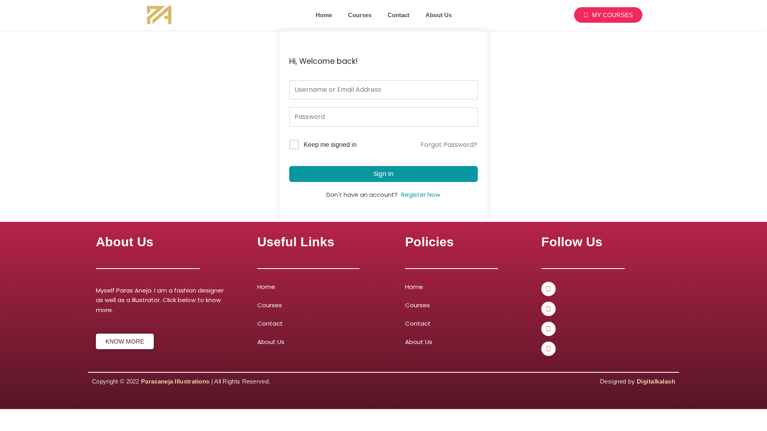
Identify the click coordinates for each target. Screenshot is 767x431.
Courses (360, 15)
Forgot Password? (449, 144)
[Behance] (548, 349)
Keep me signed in (330, 144)
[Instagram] (548, 329)
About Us (438, 15)
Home (324, 15)
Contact (398, 15)
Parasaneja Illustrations (175, 381)
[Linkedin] (548, 309)
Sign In (383, 173)
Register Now (420, 194)
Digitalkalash (656, 381)
